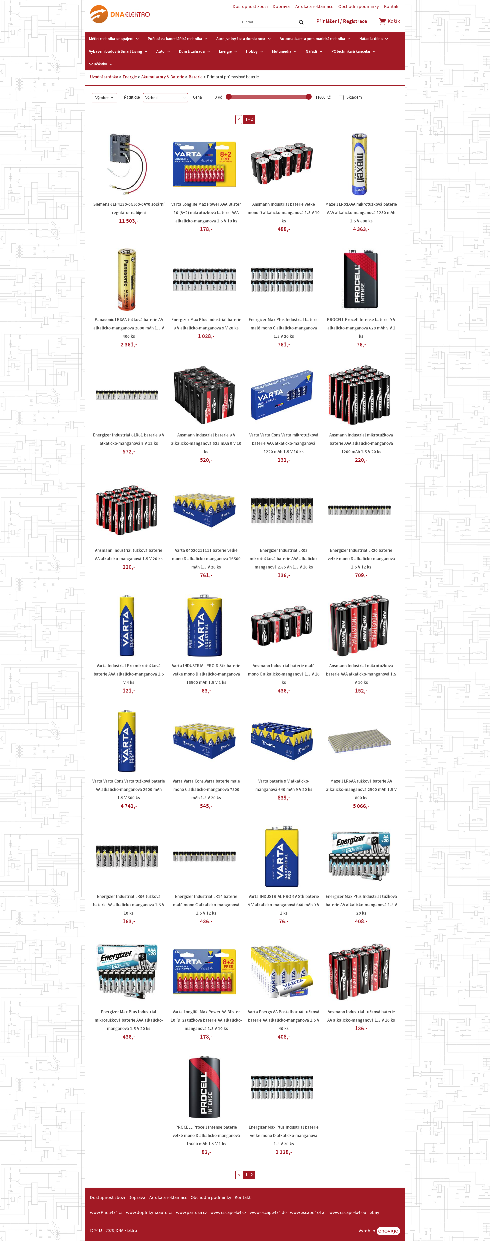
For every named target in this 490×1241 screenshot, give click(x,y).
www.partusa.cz (191, 1212)
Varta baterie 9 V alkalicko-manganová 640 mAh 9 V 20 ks (283, 785)
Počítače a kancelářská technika (175, 38)
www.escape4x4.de (268, 1212)
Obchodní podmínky (358, 6)
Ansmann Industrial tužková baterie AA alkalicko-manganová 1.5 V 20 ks (129, 554)
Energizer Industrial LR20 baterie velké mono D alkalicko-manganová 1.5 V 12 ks (361, 558)
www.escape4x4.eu (347, 1212)
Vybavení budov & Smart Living (115, 51)
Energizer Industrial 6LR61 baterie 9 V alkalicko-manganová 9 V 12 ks (128, 439)
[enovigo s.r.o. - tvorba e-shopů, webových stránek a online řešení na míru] (388, 1231)
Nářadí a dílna (371, 38)
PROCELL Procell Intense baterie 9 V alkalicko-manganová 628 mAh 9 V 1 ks (361, 328)
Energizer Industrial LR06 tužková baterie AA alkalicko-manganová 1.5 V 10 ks (128, 905)
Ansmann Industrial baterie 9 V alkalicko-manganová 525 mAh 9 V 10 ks (206, 443)
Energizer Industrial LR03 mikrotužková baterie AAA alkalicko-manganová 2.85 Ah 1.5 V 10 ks (284, 558)
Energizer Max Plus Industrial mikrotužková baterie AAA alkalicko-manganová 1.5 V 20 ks (129, 1020)
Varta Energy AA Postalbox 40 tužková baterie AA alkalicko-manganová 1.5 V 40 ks (283, 1020)
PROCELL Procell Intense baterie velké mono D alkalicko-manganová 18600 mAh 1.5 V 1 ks (206, 1135)
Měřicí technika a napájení (111, 38)
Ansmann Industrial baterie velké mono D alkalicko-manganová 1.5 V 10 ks (284, 212)
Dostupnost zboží (250, 6)
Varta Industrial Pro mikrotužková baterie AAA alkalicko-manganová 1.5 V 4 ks (129, 674)
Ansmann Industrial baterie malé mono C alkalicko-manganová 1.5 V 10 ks (284, 674)
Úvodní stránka (104, 77)
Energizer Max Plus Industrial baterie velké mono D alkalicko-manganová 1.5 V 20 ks (284, 1135)
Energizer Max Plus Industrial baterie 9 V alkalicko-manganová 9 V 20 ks (206, 323)
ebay (374, 1212)
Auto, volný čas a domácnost (240, 38)
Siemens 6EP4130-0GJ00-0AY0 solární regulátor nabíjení (128, 208)
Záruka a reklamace (314, 6)
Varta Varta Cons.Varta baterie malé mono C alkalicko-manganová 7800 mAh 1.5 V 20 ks (206, 789)
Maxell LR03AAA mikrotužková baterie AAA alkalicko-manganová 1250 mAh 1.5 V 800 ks (361, 212)
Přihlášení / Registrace (341, 21)
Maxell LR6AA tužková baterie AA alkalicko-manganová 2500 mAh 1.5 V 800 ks (361, 789)
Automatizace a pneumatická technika (312, 38)
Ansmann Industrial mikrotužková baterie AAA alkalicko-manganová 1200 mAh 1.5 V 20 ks (361, 443)
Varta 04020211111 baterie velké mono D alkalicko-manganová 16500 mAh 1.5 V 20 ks (206, 558)
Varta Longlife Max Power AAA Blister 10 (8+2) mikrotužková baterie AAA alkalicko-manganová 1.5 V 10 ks (206, 212)
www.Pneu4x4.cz (106, 1212)
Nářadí (311, 51)
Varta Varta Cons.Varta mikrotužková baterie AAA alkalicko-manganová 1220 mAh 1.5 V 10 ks (283, 443)
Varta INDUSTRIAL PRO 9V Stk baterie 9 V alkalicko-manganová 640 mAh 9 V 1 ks (283, 905)
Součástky (98, 64)
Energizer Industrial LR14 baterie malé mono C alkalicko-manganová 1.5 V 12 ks (206, 905)
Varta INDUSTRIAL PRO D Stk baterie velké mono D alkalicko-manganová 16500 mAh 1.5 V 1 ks (206, 674)
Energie (225, 51)
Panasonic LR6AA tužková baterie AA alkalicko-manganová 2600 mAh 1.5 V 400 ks (128, 328)
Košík (393, 21)
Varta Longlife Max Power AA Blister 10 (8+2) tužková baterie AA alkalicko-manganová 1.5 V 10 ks (206, 1020)
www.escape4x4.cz (228, 1212)
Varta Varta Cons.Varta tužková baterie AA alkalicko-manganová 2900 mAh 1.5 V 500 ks (128, 789)
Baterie (196, 77)
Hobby (252, 51)
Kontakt (392, 6)
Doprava (281, 6)
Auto (160, 51)
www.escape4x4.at (308, 1212)
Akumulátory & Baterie (162, 77)
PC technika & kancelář (350, 51)
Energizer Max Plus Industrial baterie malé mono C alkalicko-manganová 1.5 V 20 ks (284, 328)
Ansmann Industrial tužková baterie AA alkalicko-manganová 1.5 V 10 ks (361, 1016)
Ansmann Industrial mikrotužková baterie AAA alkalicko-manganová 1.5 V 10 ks (361, 674)
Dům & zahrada (192, 51)
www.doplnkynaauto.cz (149, 1212)
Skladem (353, 97)
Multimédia (281, 51)
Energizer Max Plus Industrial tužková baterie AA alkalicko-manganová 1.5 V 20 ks (361, 905)
